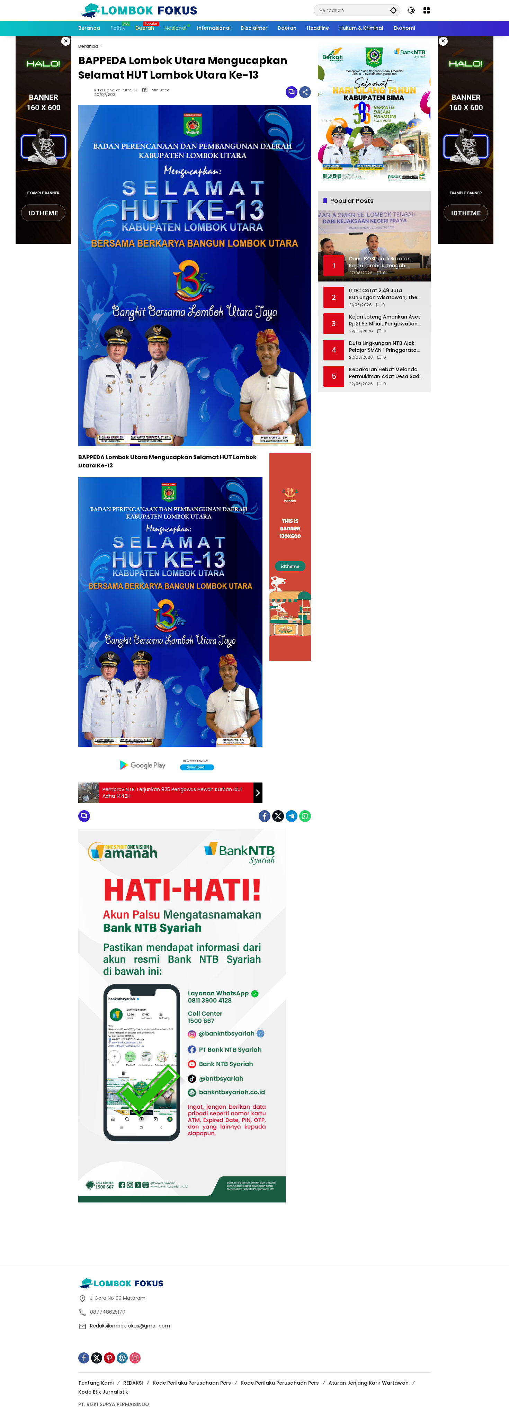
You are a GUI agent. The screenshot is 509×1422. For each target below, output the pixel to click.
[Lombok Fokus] (138, 10)
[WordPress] (122, 1357)
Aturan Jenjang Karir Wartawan (369, 1382)
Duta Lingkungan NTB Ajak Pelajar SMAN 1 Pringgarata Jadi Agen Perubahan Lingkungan (383, 347)
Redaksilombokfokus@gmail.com (130, 1325)
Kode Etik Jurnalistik (103, 1391)
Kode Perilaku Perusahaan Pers (192, 1382)
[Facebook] (264, 816)
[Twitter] (278, 816)
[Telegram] (291, 816)
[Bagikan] (305, 92)
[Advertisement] (254, 1239)
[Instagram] (135, 1357)
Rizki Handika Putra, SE (116, 90)
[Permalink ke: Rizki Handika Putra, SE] (86, 92)
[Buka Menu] (426, 10)
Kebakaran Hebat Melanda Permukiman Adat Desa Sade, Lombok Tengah (386, 373)
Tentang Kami (96, 1382)
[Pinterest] (109, 1357)
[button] (393, 10)
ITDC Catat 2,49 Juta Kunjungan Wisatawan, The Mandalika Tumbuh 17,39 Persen (383, 294)
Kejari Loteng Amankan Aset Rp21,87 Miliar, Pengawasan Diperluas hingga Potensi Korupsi (384, 320)
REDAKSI (133, 1382)
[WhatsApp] (305, 816)
